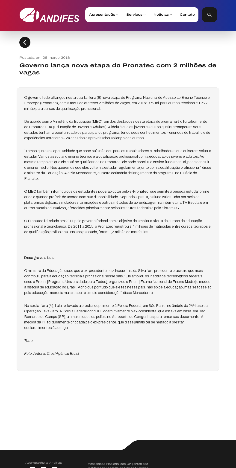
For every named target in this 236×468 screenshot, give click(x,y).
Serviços (134, 14)
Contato (187, 14)
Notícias (161, 14)
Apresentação (102, 14)
